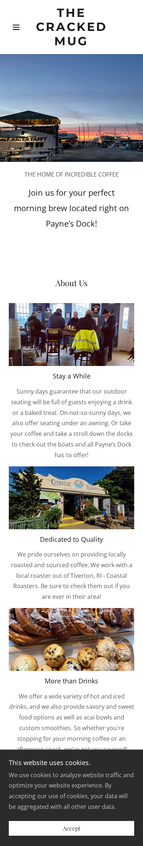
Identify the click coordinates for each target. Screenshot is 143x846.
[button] (18, 27)
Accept (72, 828)
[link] (71, 27)
